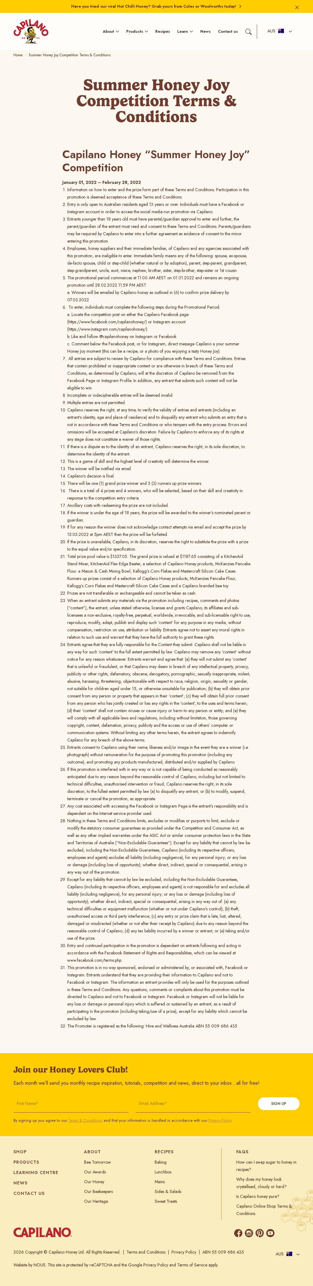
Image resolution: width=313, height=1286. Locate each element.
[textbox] (275, 31)
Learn (182, 31)
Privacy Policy (219, 1120)
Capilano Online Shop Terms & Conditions (264, 1210)
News (205, 31)
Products (134, 31)
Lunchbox (163, 1172)
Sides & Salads (168, 1191)
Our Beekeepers (98, 1191)
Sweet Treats (166, 1201)
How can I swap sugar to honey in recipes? (266, 1166)
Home (18, 55)
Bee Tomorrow (97, 1162)
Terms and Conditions (146, 1252)
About (108, 31)
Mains (160, 1182)
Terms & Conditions (85, 1120)
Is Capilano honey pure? (257, 1196)
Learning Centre (35, 1172)
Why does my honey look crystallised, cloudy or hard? (261, 1183)
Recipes (162, 31)
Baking (161, 1162)
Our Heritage (96, 1201)
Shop (20, 1152)
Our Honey (94, 1182)
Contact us (228, 31)
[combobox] (278, 31)
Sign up (278, 1103)
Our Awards (95, 1172)
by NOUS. (37, 1265)
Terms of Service (192, 1265)
